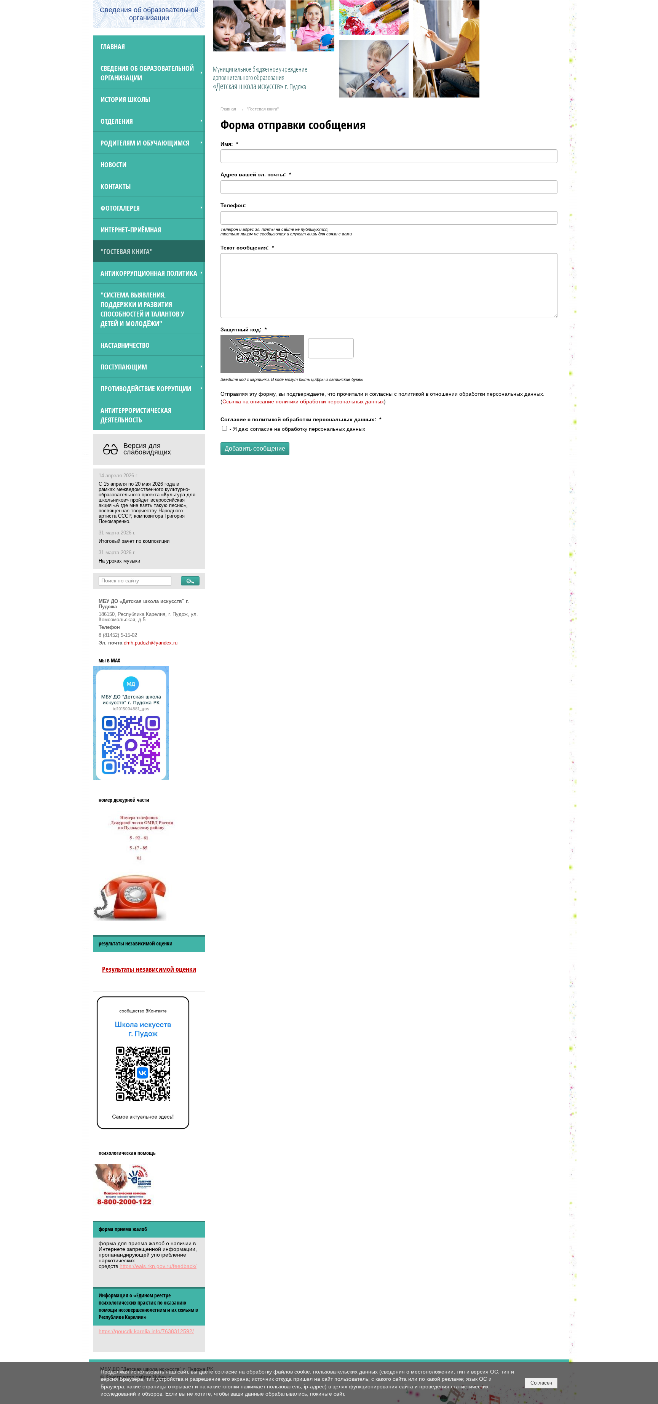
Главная (113, 46)
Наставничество (125, 345)
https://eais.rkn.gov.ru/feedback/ (158, 1266)
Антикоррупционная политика (149, 273)
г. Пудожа (295, 86)
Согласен (541, 1383)
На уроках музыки (119, 561)
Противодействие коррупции (146, 388)
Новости (113, 164)
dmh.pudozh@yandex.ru (150, 643)
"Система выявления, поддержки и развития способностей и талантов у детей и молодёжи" (142, 309)
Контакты (116, 186)
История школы (125, 99)
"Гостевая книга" (127, 251)
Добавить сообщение (255, 448)
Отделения (117, 121)
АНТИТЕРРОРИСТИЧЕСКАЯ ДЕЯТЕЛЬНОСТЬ (136, 414)
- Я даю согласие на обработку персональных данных (296, 429)
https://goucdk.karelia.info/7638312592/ (146, 1331)
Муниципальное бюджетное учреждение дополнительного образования (260, 77)
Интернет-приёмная (131, 229)
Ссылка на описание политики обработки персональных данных (303, 402)
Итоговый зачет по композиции (134, 541)
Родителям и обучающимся (145, 142)
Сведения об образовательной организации (147, 72)
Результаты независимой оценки (149, 969)
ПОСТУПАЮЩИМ (124, 366)
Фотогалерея (120, 208)
